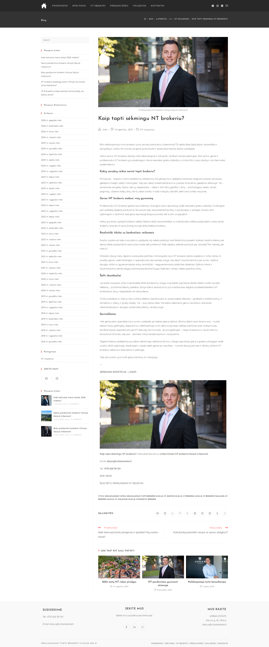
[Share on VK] (195, 513)
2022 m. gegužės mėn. (51, 222)
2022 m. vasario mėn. (51, 239)
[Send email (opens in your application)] (226, 6)
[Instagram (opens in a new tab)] (217, 6)
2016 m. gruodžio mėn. (51, 341)
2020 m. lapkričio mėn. (51, 273)
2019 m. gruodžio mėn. (51, 296)
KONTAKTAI (223, 643)
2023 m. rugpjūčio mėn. (52, 199)
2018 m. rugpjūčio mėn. (52, 335)
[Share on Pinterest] (202, 513)
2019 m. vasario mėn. (51, 330)
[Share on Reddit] (210, 513)
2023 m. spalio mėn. (50, 188)
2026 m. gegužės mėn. (51, 120)
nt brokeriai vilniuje (192, 496)
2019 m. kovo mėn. (50, 324)
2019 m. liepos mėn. (50, 313)
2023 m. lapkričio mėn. (51, 182)
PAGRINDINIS (157, 643)
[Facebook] (46, 378)
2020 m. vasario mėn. (51, 285)
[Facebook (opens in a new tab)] (212, 6)
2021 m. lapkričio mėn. (51, 256)
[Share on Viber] (180, 513)
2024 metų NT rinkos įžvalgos (119, 582)
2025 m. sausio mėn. (50, 143)
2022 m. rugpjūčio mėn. (52, 211)
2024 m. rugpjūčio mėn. (52, 171)
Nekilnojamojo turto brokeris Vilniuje (145, 496)
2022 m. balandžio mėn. (52, 228)
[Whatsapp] (142, 627)
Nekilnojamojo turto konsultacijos (207, 582)
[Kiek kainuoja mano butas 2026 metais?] (46, 400)
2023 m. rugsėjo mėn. (51, 194)
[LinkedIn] (57, 378)
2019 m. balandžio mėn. (52, 318)
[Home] (145, 19)
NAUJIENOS (210, 643)
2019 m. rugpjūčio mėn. (52, 307)
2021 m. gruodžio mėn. (51, 251)
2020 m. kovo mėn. (50, 279)
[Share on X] (187, 513)
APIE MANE (106, 475)
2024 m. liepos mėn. (50, 177)
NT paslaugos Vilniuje (125, 499)
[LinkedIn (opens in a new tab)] (222, 6)
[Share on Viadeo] (225, 513)
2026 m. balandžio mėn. (52, 126)
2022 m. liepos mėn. (50, 216)
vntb (104, 129)
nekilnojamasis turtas (115, 496)
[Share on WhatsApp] (172, 513)
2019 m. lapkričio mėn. (51, 301)
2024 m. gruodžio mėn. (51, 148)
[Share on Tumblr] (217, 513)
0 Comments (74, 404)
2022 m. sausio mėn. (50, 245)
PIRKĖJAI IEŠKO (196, 643)
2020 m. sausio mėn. (50, 290)
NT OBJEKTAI (182, 643)
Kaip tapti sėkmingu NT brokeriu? (210, 19)
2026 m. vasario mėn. (51, 137)
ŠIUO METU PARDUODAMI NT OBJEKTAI (121, 483)
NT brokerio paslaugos (213, 496)
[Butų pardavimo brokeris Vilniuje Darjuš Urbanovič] (46, 431)
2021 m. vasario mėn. (51, 268)
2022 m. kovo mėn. (50, 233)
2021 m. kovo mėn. (50, 262)
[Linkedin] (134, 627)
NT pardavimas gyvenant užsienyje (163, 584)
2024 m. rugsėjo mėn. (51, 165)
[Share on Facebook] (157, 513)
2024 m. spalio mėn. (50, 160)
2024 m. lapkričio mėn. (51, 154)
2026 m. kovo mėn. (50, 131)
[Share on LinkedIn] (165, 513)
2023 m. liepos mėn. (50, 205)
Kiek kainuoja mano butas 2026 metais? (60, 57)
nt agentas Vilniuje (173, 496)
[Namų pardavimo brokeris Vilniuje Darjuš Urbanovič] (46, 416)
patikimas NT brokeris (146, 499)
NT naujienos (147, 129)
